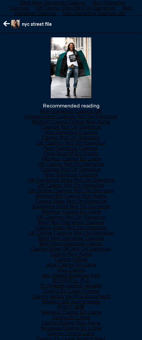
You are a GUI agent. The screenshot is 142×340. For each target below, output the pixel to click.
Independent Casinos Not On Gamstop (71, 116)
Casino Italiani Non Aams (71, 322)
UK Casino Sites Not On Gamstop (75, 8)
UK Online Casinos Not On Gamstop (71, 190)
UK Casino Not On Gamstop (71, 164)
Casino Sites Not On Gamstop (71, 201)
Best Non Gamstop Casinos (71, 222)
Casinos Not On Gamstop (71, 127)
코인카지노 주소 (71, 280)
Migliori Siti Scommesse (71, 301)
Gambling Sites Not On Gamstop (71, 206)
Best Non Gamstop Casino (71, 243)
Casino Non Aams (71, 254)
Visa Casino (71, 270)
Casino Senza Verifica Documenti (71, 296)
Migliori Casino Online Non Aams (71, 121)
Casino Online (71, 259)
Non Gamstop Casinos (71, 132)
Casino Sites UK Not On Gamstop (71, 248)
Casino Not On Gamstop (71, 137)
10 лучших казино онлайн (71, 285)
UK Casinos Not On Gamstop (71, 143)
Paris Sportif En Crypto (71, 153)
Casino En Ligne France (71, 291)
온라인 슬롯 (71, 307)
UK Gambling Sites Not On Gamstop (71, 180)
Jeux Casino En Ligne (71, 264)
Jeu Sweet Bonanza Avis (71, 275)
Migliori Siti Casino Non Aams (71, 195)
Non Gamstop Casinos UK (94, 13)
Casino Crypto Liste (71, 333)
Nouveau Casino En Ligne (71, 328)
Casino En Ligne (71, 317)
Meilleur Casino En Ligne (71, 158)
